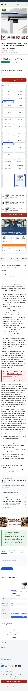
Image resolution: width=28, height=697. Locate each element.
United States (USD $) (6, 659)
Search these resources (7, 489)
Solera (3, 48)
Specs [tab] (10, 258)
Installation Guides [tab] (22, 551)
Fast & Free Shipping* (14, 1)
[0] (25, 4)
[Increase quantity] (8, 79)
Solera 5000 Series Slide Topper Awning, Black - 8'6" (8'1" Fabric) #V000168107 (17, 202)
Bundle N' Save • (14, 214)
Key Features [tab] (17, 259)
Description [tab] (4, 258)
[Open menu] (2, 4)
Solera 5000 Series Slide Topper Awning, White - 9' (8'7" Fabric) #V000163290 (17, 209)
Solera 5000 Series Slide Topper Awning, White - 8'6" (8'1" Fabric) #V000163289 (17, 195)
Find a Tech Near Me (14, 245)
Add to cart (18, 80)
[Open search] (18, 4)
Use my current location (14, 248)
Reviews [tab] (4, 551)
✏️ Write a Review (7, 568)
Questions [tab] (24, 258)
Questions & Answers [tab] (12, 551)
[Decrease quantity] (3, 79)
